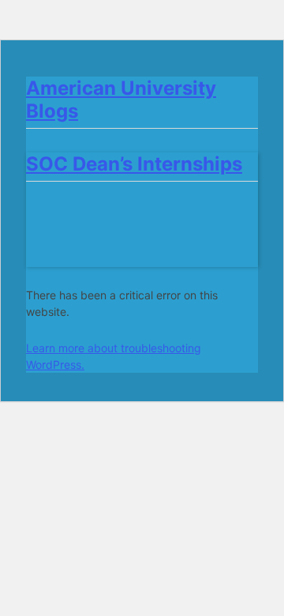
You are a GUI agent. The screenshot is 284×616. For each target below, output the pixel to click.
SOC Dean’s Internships (134, 163)
